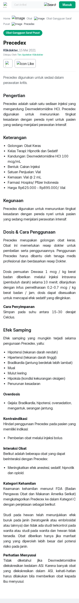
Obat (29, 18)
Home (6, 18)
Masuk (67, 5)
